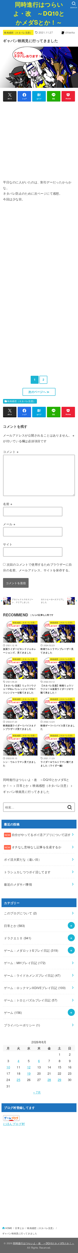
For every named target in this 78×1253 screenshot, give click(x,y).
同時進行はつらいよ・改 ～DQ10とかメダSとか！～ (39, 13)
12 (29, 1067)
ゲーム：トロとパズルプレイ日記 (30, 1000)
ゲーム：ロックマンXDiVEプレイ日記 (35, 987)
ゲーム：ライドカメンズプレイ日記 (32, 975)
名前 (7, 503)
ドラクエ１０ (17, 938)
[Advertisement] (39, 142)
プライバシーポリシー (22, 1025)
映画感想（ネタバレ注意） (18, 32)
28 (49, 1079)
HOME (8, 1228)
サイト (7, 544)
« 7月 (37, 1092)
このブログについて (20, 913)
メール (9, 524)
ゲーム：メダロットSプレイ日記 (31, 950)
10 (8, 1067)
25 (18, 1079)
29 (59, 1079)
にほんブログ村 (14, 1123)
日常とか (14, 925)
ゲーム (13, 1012)
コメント (10, 451)
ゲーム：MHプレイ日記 (24, 962)
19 (29, 1073)
